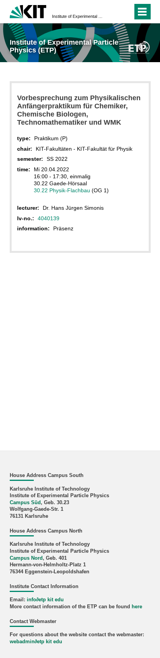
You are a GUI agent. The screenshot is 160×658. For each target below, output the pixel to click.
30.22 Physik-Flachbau (62, 190)
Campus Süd (25, 502)
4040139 (48, 218)
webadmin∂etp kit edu (36, 641)
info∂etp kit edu (45, 599)
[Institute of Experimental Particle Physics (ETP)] (139, 47)
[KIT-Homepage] (28, 10)
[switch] (113, 11)
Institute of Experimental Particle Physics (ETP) (77, 16)
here (137, 606)
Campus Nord (26, 558)
